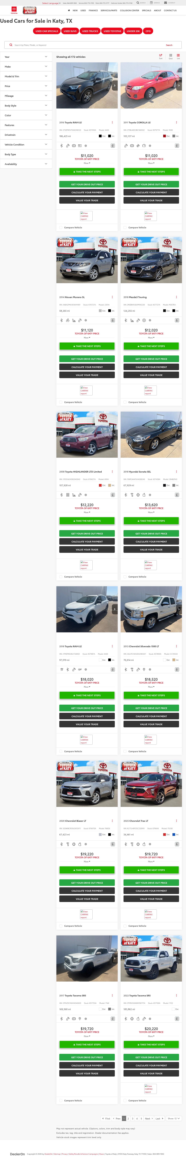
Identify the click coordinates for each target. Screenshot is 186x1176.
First (107, 1118)
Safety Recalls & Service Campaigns (83, 1154)
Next (148, 1118)
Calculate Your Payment (87, 192)
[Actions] (112, 122)
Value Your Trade (87, 200)
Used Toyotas (112, 31)
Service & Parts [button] (109, 10)
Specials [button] (146, 10)
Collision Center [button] (129, 10)
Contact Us (170, 10)
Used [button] (83, 10)
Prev (117, 1118)
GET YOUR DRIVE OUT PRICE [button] (87, 184)
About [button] (157, 10)
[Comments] (113, 146)
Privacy (64, 1154)
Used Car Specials (47, 31)
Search (169, 45)
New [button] (75, 10)
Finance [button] (93, 10)
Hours (101, 1154)
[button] (115, 85)
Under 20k (133, 31)
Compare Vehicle (73, 227)
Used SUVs (70, 31)
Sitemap (57, 1154)
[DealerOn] (17, 1153)
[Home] (69, 10)
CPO (148, 31)
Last (159, 1118)
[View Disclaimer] (85, 146)
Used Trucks (90, 31)
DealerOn (48, 1154)
